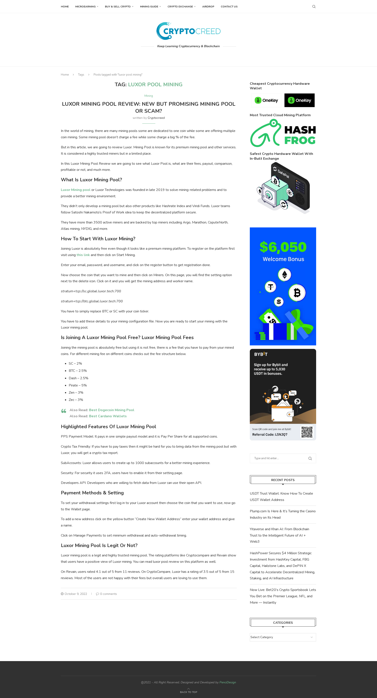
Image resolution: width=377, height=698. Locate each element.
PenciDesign (227, 682)
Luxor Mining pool (76, 189)
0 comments (108, 594)
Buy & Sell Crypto (118, 6)
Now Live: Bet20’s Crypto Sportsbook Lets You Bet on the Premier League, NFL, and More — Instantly (283, 596)
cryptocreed (156, 118)
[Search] (314, 6)
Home (65, 6)
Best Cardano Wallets (108, 416)
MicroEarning (85, 6)
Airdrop (208, 6)
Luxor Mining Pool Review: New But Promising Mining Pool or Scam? (148, 107)
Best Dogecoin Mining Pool (111, 410)
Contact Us (229, 6)
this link (83, 255)
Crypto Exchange (180, 6)
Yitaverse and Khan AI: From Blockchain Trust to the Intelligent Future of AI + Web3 (279, 535)
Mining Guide (149, 6)
